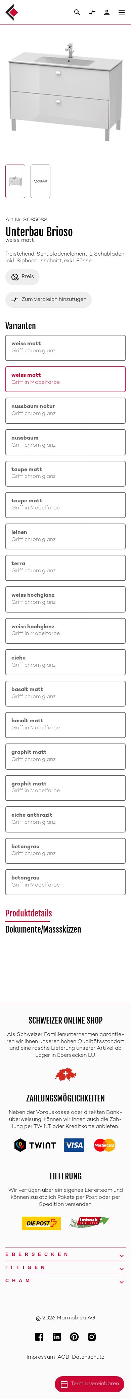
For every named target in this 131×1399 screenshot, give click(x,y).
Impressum (41, 1357)
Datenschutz (88, 1357)
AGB (63, 1357)
